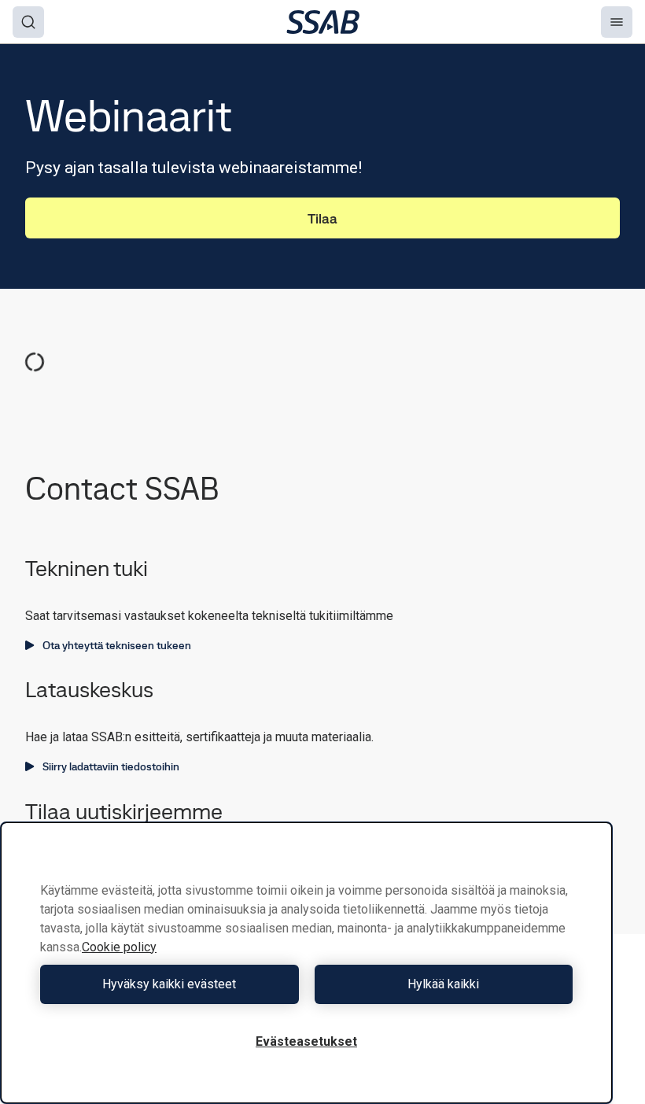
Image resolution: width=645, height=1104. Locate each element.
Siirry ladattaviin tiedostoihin (110, 766)
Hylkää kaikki (443, 984)
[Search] (28, 22)
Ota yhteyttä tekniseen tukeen (116, 645)
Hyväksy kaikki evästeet (169, 984)
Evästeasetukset (306, 1041)
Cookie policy (119, 947)
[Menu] (616, 22)
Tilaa (322, 218)
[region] (306, 963)
